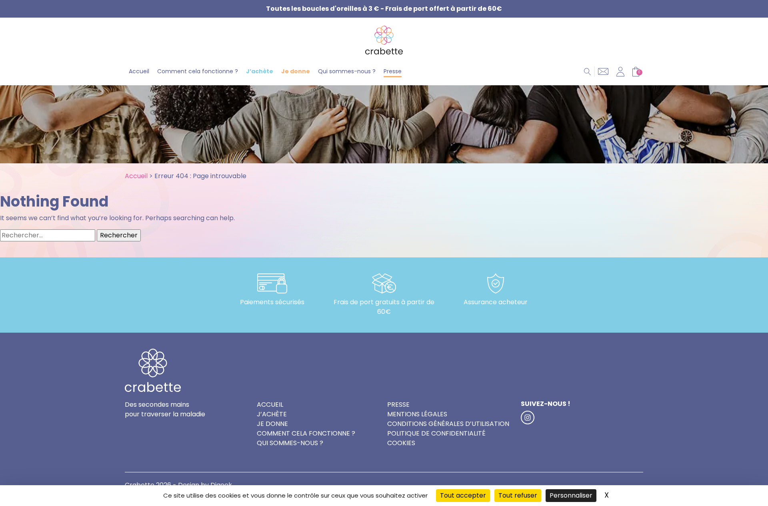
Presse (393, 71)
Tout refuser (517, 495)
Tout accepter (463, 495)
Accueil (139, 71)
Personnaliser (571, 495)
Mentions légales (417, 414)
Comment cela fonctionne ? (197, 71)
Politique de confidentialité (436, 433)
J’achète (259, 71)
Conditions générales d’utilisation (448, 423)
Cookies (401, 443)
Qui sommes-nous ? (347, 71)
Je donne (295, 71)
